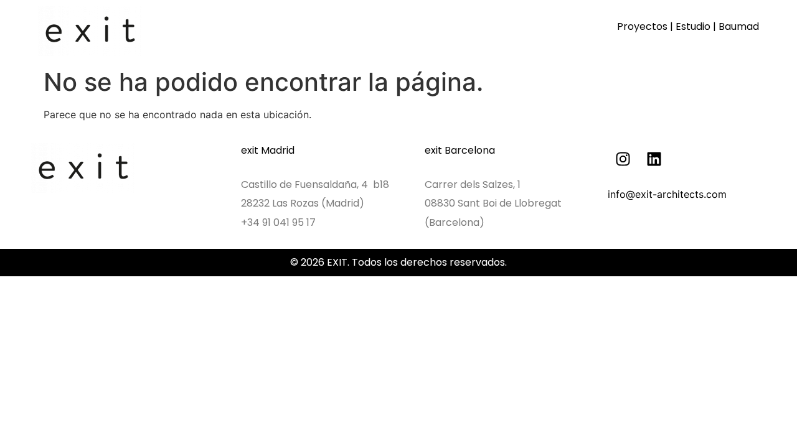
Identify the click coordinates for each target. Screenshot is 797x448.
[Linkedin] (654, 158)
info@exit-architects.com (667, 194)
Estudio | (697, 26)
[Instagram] (623, 158)
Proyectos (642, 26)
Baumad (739, 26)
